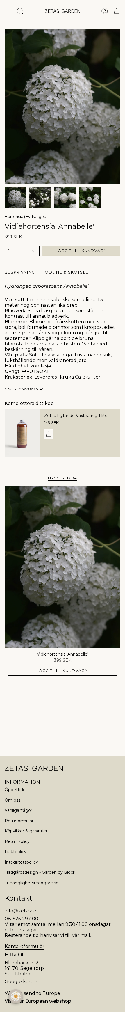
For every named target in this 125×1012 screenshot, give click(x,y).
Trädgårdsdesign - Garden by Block (40, 872)
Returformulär (19, 820)
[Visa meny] (7, 11)
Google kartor (21, 981)
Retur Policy (17, 841)
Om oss (12, 800)
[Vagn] (117, 11)
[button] (16, 996)
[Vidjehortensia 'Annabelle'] (62, 567)
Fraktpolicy (15, 851)
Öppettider (16, 789)
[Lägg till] (48, 434)
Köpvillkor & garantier (26, 831)
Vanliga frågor (18, 810)
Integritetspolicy (21, 862)
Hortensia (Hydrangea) (26, 216)
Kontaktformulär (24, 946)
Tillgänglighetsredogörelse (31, 882)
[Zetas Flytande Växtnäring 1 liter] (22, 433)
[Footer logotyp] (34, 768)
